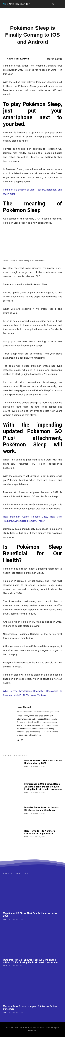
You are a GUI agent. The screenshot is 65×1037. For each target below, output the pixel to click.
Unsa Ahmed (22, 58)
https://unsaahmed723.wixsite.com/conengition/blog (38, 711)
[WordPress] (22, 739)
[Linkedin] (18, 739)
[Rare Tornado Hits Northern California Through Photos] (13, 839)
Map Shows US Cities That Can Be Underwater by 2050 (43, 762)
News (26, 766)
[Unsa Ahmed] (5, 58)
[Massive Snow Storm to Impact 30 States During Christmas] (13, 816)
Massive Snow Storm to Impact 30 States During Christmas (41, 808)
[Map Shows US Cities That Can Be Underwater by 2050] (13, 769)
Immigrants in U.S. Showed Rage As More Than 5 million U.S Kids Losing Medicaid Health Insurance (43, 787)
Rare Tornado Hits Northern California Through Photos (39, 832)
